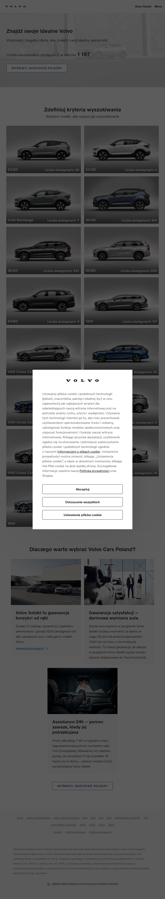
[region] (82, 449)
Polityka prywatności (94, 471)
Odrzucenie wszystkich (82, 502)
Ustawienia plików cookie (83, 515)
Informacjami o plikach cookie (78, 451)
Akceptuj (82, 489)
